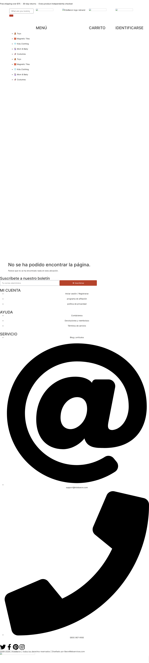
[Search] (11, 16)
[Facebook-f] (9, 647)
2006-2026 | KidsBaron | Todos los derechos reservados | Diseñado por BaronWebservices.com (42, 651)
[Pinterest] (16, 647)
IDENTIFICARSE (129, 28)
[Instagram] (22, 647)
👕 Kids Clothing (21, 44)
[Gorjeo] (3, 647)
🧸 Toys (17, 33)
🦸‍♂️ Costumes (20, 54)
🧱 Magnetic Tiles (22, 38)
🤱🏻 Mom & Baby (21, 49)
